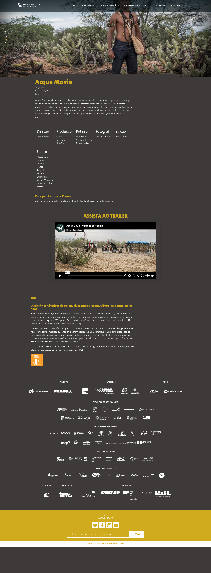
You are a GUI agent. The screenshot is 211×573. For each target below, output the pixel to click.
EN (185, 6)
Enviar (136, 534)
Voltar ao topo (105, 518)
